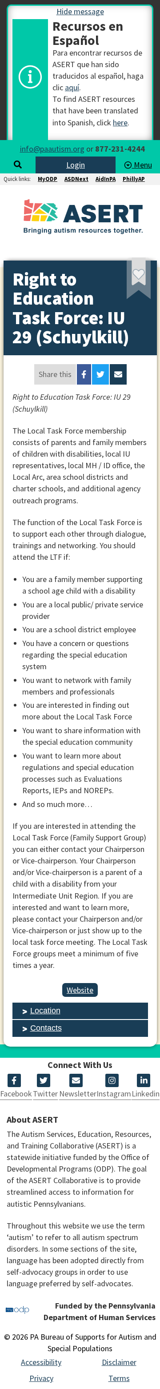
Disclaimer (119, 1362)
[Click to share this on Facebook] (84, 374)
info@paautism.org (52, 149)
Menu (142, 165)
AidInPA (106, 179)
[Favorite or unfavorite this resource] (127, 282)
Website (80, 990)
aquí (72, 87)
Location (45, 1010)
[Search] (18, 165)
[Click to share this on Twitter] (100, 374)
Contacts (46, 1028)
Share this (55, 374)
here (120, 122)
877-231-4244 (120, 149)
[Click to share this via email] (118, 374)
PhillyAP (134, 179)
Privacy (41, 1378)
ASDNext (76, 179)
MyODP (47, 179)
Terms (119, 1378)
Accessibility (41, 1362)
